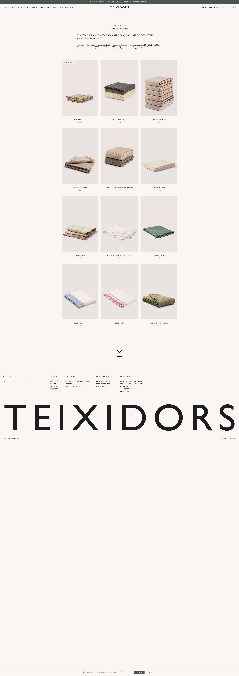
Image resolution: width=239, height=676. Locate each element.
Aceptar (139, 672)
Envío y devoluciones (73, 386)
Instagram (54, 381)
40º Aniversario (126, 386)
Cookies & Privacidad (14, 438)
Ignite (234, 438)
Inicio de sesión (214, 7)
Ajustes (150, 672)
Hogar (122, 25)
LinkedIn (53, 384)
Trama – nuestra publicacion (131, 384)
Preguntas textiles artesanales (77, 381)
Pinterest (54, 389)
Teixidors (228, 438)
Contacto (69, 7)
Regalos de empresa (103, 384)
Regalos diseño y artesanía (131, 381)
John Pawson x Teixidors (28, 7)
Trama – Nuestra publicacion (51, 7)
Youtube (53, 386)
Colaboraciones (126, 389)
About (13, 7)
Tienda (5, 7)
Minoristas (100, 386)
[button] (235, 7)
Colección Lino (121, 3)
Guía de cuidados (103, 381)
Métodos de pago (72, 384)
